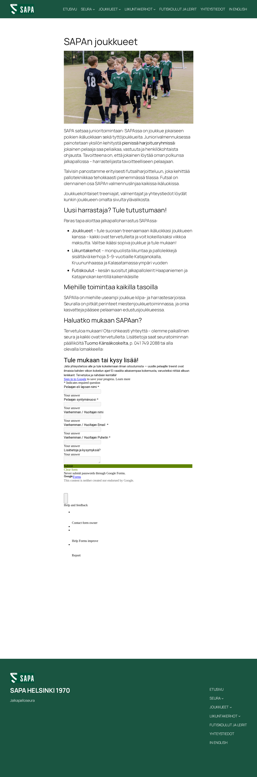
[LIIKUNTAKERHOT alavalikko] (154, 9)
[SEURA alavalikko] (94, 9)
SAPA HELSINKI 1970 (40, 690)
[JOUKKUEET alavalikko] (120, 9)
